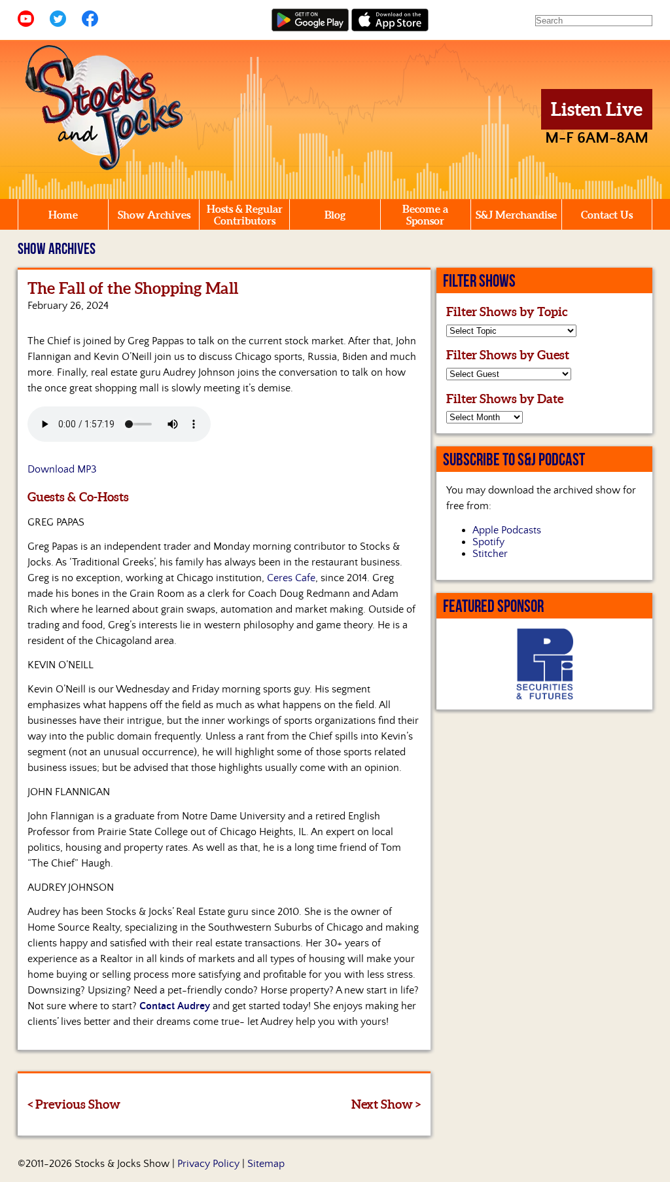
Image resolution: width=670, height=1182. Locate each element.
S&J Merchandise (516, 215)
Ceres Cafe (291, 578)
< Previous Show (73, 1104)
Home (63, 215)
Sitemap (266, 1164)
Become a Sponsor (425, 214)
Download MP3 (62, 469)
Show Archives (154, 215)
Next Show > (386, 1104)
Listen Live (597, 109)
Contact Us (607, 215)
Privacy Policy (208, 1164)
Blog (335, 215)
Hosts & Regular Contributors (245, 214)
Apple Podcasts (506, 530)
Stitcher (490, 554)
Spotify (488, 542)
